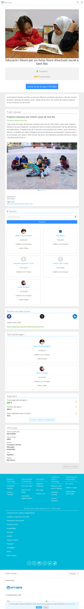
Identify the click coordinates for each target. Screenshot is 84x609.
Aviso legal (39, 490)
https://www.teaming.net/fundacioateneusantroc (25, 327)
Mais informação (70, 604)
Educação (10, 532)
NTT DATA (69, 484)
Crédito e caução (71, 488)
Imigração (10, 544)
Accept (39, 607)
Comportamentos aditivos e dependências (21, 513)
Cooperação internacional (15, 521)
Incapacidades (11, 528)
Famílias (9, 536)
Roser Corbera (23, 287)
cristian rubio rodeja (60, 263)
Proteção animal (12, 524)
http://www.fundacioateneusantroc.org (19, 204)
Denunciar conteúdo (71, 467)
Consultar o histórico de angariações (42, 420)
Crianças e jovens (12, 540)
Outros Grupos (11, 555)
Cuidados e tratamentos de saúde (18, 517)
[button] (38, 190)
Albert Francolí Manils (23, 235)
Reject (46, 607)
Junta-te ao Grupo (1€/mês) (42, 86)
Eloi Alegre (60, 235)
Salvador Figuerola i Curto (24, 263)
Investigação (11, 548)
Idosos (9, 551)
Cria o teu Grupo (26, 486)
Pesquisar (42, 222)
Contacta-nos (40, 494)
